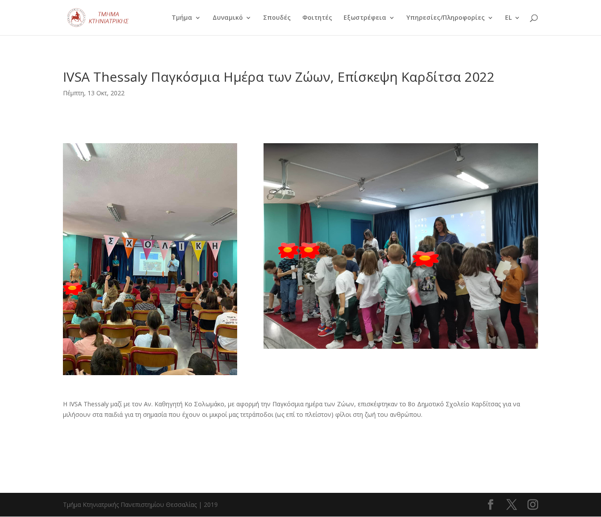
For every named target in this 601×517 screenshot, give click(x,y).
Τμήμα (182, 18)
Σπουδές (277, 18)
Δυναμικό (228, 18)
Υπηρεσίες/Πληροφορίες (446, 18)
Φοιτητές (317, 18)
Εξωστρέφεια (365, 18)
